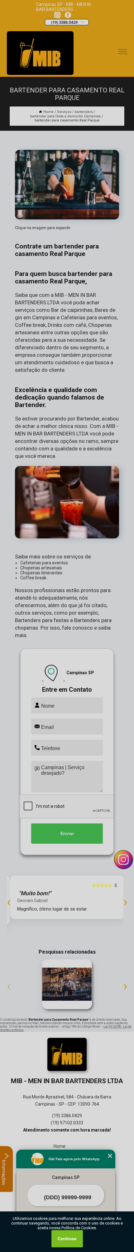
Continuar (67, 1238)
